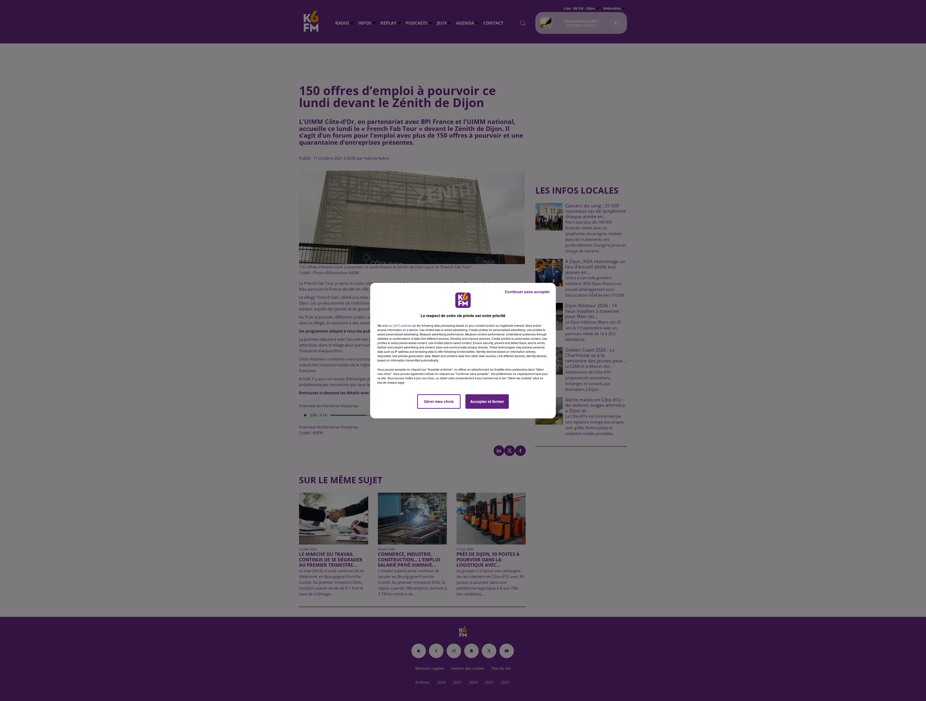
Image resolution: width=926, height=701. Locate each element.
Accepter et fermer (487, 401)
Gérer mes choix (439, 401)
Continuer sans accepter (527, 291)
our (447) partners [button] (400, 325)
